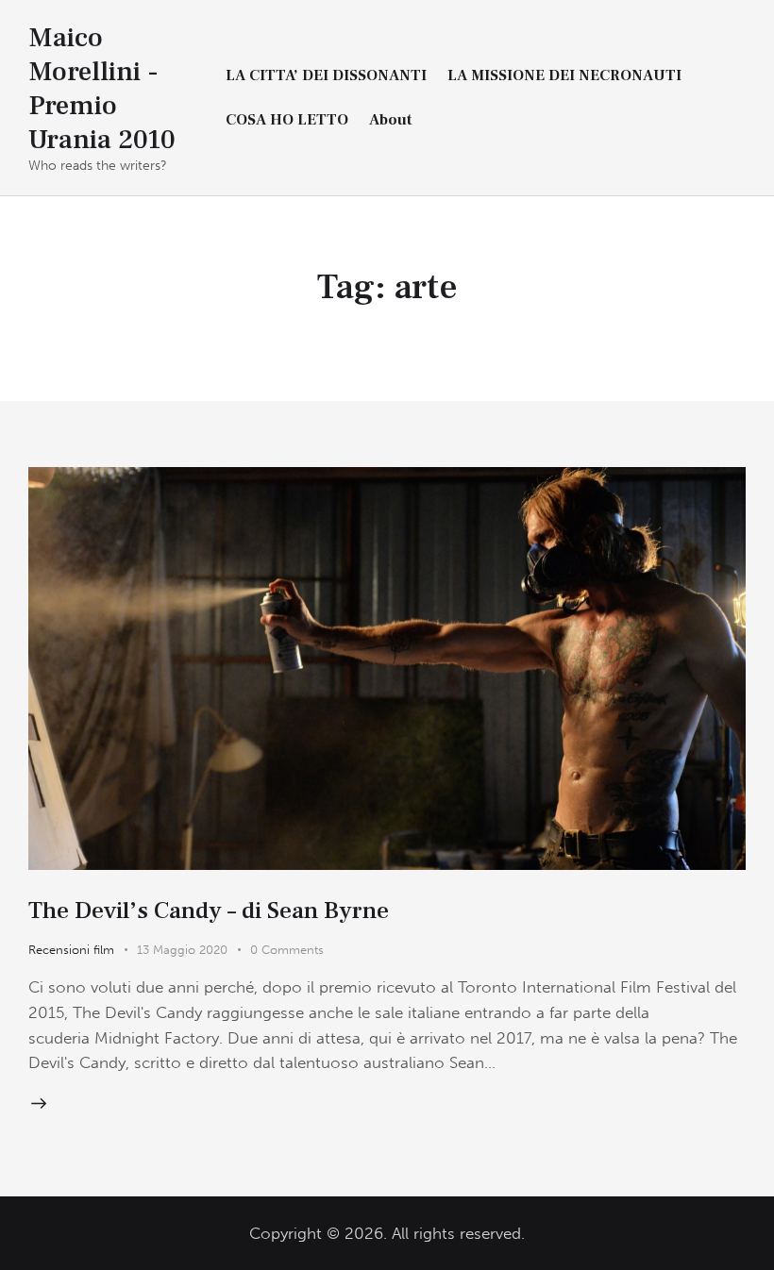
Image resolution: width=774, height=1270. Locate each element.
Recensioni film (71, 950)
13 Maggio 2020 (182, 950)
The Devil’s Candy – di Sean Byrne (208, 910)
